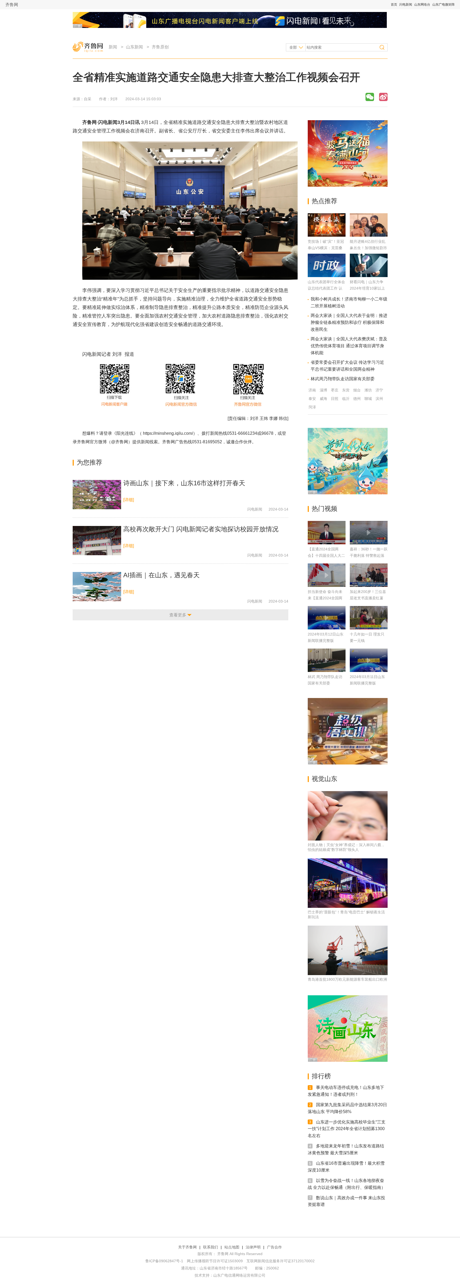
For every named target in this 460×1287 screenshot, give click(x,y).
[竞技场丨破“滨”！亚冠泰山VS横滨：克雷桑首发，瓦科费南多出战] (327, 235)
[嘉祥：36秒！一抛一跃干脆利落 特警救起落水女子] (369, 532)
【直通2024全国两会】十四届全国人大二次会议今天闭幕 (326, 555)
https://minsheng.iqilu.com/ (168, 433)
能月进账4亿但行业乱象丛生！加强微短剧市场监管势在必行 (368, 247)
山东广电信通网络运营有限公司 (239, 1275)
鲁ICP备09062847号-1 (164, 1261)
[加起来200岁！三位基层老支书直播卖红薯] (369, 575)
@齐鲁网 (119, 442)
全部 (293, 47)
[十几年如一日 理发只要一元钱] (369, 617)
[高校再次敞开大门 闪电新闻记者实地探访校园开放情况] (97, 540)
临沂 (346, 398)
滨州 (379, 398)
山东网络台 (422, 4)
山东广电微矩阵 (443, 4)
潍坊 (368, 390)
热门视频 (324, 508)
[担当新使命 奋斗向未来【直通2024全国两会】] (327, 575)
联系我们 (210, 1247)
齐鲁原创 (160, 47)
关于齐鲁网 (187, 1247)
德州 (357, 398)
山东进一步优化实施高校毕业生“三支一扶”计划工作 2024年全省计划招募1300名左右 (346, 1128)
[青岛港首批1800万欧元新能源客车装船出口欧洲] (348, 950)
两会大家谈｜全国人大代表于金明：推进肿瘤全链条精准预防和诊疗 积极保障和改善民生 (349, 322)
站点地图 (231, 1247)
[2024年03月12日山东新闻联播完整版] (327, 617)
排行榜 (321, 1076)
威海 (323, 398)
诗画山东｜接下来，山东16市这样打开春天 (184, 483)
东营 (346, 390)
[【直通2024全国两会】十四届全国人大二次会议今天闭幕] (327, 532)
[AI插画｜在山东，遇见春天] (97, 586)
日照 (334, 398)
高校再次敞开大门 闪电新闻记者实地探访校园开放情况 (200, 529)
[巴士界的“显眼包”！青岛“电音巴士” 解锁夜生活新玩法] (348, 883)
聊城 (368, 398)
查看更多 (177, 615)
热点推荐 (324, 200)
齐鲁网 (11, 4)
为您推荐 (89, 462)
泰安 (312, 398)
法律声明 (253, 1247)
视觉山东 (324, 778)
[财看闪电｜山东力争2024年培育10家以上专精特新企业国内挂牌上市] (369, 275)
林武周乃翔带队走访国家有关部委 (343, 379)
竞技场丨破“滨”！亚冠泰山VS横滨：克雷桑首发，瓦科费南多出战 (326, 247)
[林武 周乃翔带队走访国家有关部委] (327, 660)
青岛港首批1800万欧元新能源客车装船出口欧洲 (347, 979)
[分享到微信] (369, 97)
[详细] (128, 500)
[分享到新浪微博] (383, 97)
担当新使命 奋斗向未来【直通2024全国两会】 (325, 598)
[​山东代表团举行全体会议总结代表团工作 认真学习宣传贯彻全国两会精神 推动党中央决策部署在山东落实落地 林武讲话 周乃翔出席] (327, 275)
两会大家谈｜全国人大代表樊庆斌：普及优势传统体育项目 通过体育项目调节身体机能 (349, 346)
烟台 (357, 390)
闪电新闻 (405, 4)
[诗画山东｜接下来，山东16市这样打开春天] (97, 494)
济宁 (379, 390)
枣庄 (334, 390)
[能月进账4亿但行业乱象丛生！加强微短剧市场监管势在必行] (369, 235)
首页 (394, 4)
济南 (312, 390)
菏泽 (312, 407)
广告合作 (274, 1247)
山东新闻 (134, 47)
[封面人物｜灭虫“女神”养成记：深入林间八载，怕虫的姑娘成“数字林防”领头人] (348, 816)
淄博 (323, 390)
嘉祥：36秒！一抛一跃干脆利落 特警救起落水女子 (369, 555)
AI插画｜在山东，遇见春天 (161, 575)
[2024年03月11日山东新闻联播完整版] (369, 660)
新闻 (113, 47)
